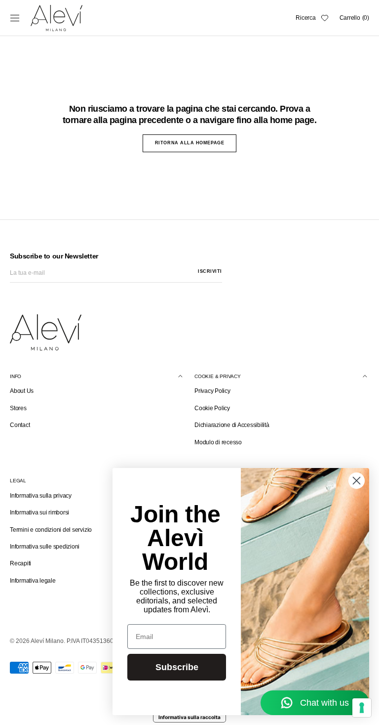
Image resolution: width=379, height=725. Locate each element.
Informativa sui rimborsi (39, 512)
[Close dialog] (356, 480)
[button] (15, 18)
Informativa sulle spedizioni (44, 546)
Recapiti (20, 563)
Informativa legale (33, 580)
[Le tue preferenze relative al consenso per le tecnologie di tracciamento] (361, 707)
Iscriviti (210, 271)
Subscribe (176, 667)
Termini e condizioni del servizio (51, 529)
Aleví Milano (47, 641)
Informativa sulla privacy (41, 495)
